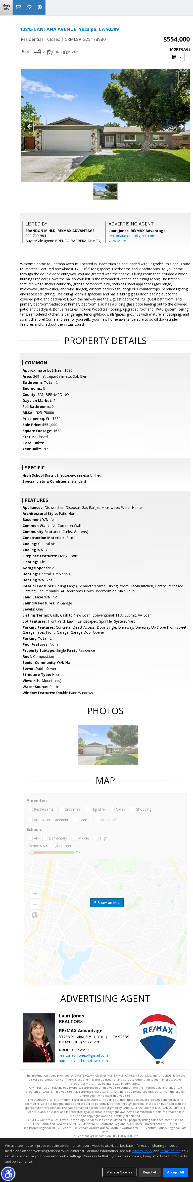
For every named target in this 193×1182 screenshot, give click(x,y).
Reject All (150, 1172)
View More (117, 240)
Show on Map (108, 902)
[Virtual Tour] (40, 7)
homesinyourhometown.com (83, 1060)
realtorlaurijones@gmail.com (132, 235)
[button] (8, 1174)
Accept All (175, 1172)
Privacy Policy (142, 1151)
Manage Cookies (119, 1172)
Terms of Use (170, 1151)
